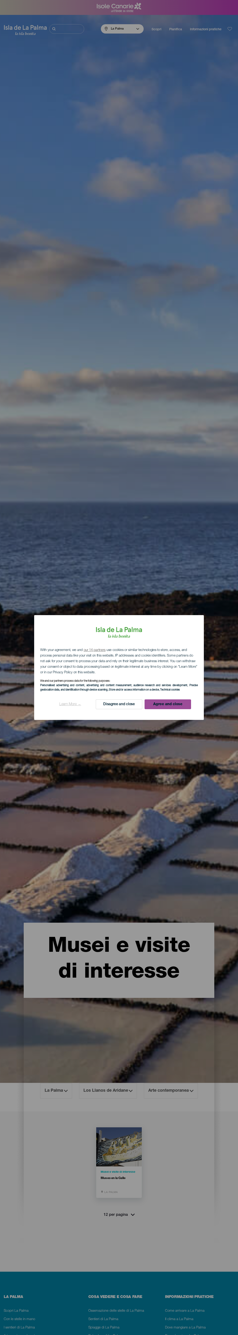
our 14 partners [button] (95, 650)
